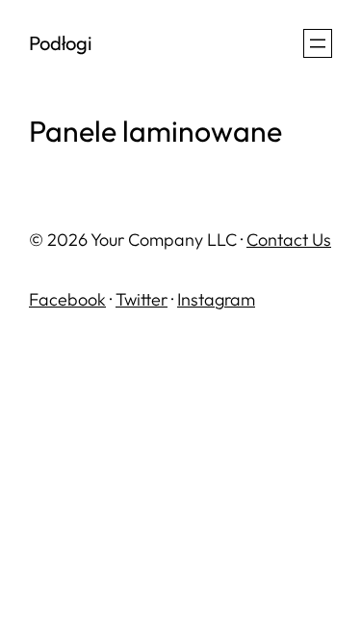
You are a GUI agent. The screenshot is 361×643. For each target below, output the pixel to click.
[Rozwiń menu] (317, 43)
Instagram (216, 299)
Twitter (142, 299)
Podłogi (60, 43)
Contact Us (288, 239)
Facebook (67, 299)
